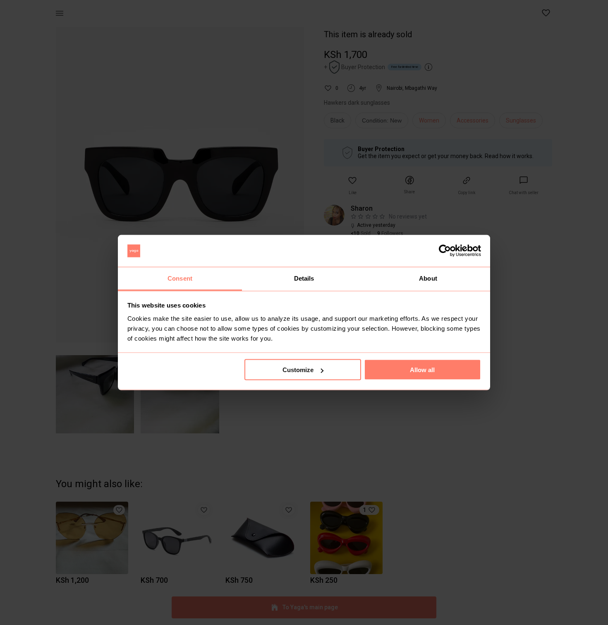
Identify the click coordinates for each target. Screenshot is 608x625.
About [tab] (428, 277)
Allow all (422, 369)
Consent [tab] (180, 277)
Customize (298, 369)
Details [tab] (304, 277)
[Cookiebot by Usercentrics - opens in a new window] (445, 251)
